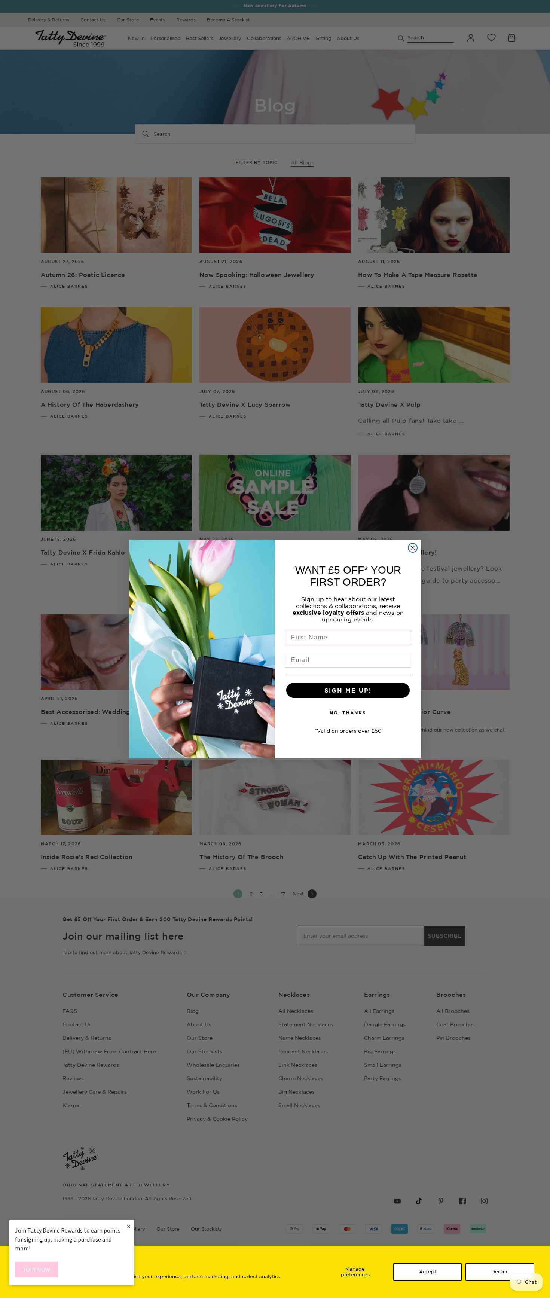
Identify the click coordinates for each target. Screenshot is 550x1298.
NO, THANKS (348, 712)
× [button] (129, 1226)
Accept (427, 1271)
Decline (500, 1271)
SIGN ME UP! (348, 690)
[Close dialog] (412, 547)
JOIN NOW (36, 1269)
